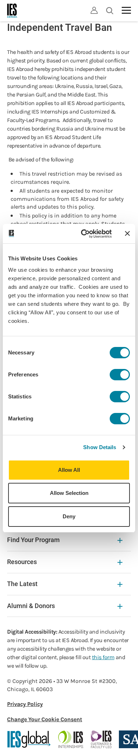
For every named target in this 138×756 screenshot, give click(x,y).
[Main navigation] (126, 10)
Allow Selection (69, 493)
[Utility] (94, 10)
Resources (22, 561)
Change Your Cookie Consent (44, 719)
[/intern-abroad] (71, 739)
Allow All (69, 470)
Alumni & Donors (31, 605)
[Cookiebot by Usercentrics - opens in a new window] (84, 233)
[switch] (120, 374)
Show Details (99, 447)
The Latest (22, 583)
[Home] (12, 11)
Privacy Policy (25, 704)
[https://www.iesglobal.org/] (29, 739)
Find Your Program (33, 539)
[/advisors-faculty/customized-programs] (101, 739)
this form (103, 657)
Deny (69, 516)
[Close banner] (127, 233)
